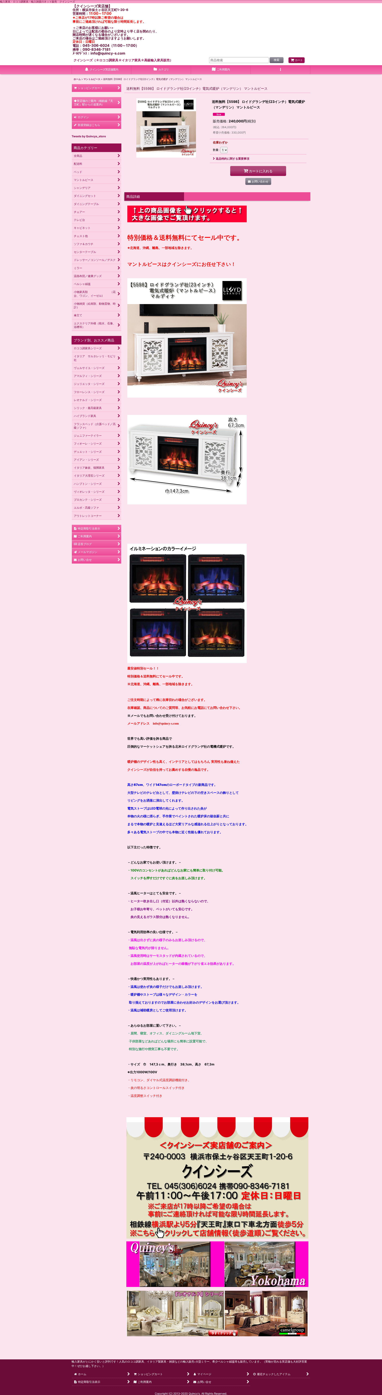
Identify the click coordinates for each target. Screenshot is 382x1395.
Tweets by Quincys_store (89, 136)
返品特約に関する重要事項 (232, 158)
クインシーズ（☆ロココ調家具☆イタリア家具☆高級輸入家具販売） (123, 60)
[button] (280, 69)
